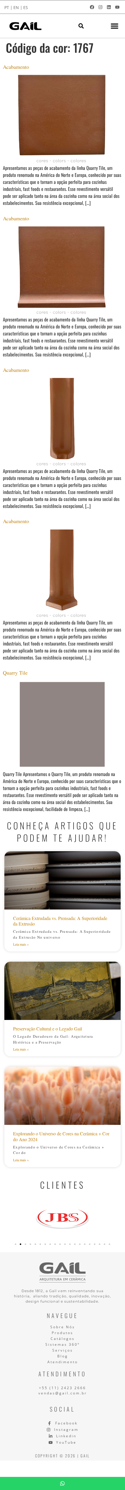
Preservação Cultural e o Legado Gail (47, 1028)
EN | (17, 7)
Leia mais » (21, 944)
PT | (8, 7)
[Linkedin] (108, 6)
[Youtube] (117, 6)
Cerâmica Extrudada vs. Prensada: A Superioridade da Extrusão (60, 921)
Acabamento (16, 66)
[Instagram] (100, 6)
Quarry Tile (15, 672)
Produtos (62, 1332)
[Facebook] (91, 6)
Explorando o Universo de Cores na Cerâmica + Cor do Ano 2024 (61, 1136)
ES (25, 7)
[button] (81, 26)
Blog (62, 1356)
